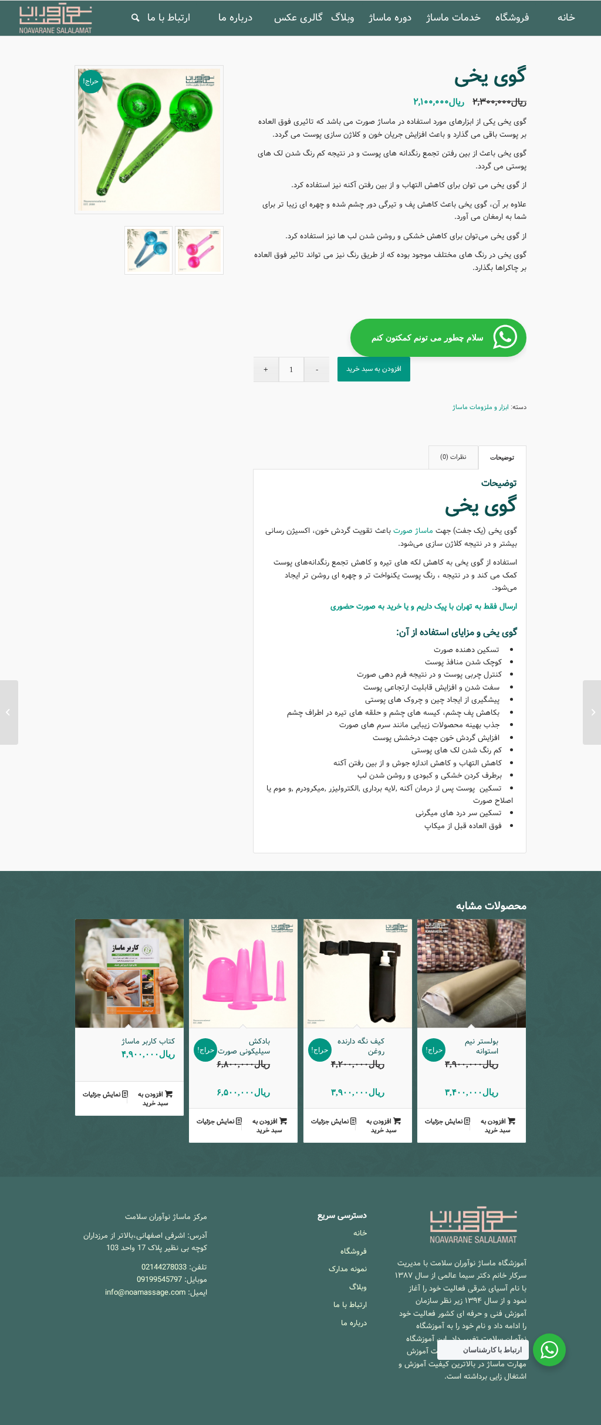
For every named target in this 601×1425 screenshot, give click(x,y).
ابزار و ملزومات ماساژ (481, 407)
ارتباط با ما (350, 1305)
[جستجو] (135, 18)
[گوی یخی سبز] (149, 139)
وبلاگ (358, 1287)
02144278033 (164, 1267)
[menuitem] (566, 18)
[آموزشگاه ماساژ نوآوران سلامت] (56, 18)
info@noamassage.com (145, 1292)
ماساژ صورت (413, 531)
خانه (360, 1233)
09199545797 (159, 1280)
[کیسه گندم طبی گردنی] (592, 712)
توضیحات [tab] (502, 457)
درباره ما (354, 1323)
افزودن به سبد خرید (373, 368)
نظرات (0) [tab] (453, 457)
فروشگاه (353, 1251)
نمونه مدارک (348, 1269)
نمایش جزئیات (444, 1121)
